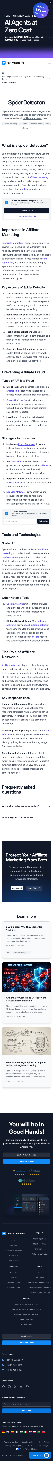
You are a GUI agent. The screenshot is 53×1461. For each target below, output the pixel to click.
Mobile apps (13, 1255)
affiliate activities (15, 482)
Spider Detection (9, 82)
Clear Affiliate (17, 461)
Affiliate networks (11, 665)
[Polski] (34, 1432)
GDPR (29, 1445)
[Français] (16, 1432)
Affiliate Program (13, 1287)
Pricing (13, 1240)
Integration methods (13, 1250)
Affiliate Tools (26, 1324)
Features (13, 1245)
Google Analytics (15, 604)
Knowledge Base (39, 1239)
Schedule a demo (26, 1161)
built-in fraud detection (37, 625)
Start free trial (26, 1336)
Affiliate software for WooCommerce (26, 1309)
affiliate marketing (32, 118)
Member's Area (39, 1244)
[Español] (12, 1432)
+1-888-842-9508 (13, 1365)
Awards (13, 1277)
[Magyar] (21, 1432)
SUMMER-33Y (11, 40)
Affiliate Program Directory (39, 1292)
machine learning (11, 557)
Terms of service (11, 1442)
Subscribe (43, 521)
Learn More (32, 888)
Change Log (39, 1249)
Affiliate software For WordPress (26, 1314)
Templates (39, 1277)
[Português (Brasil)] (38, 1432)
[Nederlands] (30, 1432)
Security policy (28, 1442)
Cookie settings (42, 1445)
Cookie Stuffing (14, 400)
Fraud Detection (26, 444)
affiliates (43, 465)
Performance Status (40, 1254)
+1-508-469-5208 (13, 1370)
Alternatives (13, 1260)
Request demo (26, 210)
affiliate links (12, 390)
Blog (39, 1272)
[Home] (3, 73)
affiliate (26, 189)
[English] (7, 1432)
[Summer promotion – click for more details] (26, 29)
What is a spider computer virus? (17, 817)
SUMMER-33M (21, 37)
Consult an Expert (26, 1343)
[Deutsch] (3, 1432)
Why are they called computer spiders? (20, 806)
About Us (13, 1272)
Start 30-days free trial (26, 216)
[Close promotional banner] (50, 2)
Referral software (26, 1319)
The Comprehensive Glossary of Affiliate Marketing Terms (23, 77)
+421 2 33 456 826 (14, 1360)
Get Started (17, 888)
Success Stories (13, 1282)
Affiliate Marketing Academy (39, 1282)
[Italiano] (25, 1432)
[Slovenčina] (43, 1432)
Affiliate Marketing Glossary (39, 1287)
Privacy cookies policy (14, 1445)
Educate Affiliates (15, 492)
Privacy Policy (43, 1442)
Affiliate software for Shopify (26, 1304)
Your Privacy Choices (28, 1449)
